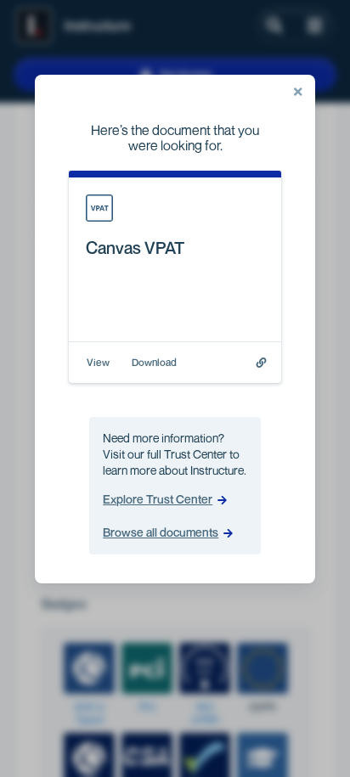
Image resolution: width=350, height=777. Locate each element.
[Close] (298, 92)
